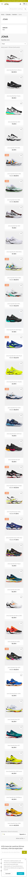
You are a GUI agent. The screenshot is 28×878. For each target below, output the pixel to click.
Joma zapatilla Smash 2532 (14, 173)
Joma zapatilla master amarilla (14, 381)
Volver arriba (20, 838)
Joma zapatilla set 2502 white (14, 251)
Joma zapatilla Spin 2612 (14, 122)
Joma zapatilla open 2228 (14, 823)
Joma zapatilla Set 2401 (14, 459)
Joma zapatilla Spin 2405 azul (14, 433)
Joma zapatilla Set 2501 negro (14, 329)
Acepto (20, 873)
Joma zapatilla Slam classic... (14, 96)
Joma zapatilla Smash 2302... (14, 511)
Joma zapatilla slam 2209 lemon (14, 771)
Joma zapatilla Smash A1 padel (14, 485)
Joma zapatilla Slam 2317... (14, 719)
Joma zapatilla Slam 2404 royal (14, 355)
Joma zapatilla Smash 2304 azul (14, 537)
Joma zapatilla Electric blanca (14, 70)
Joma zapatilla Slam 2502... (14, 303)
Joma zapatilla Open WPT (14, 667)
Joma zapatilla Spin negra (14, 563)
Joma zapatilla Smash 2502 (14, 277)
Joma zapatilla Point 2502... (14, 200)
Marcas (5, 28)
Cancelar (8, 873)
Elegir (14, 44)
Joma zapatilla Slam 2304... (14, 589)
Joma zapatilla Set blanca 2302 (14, 615)
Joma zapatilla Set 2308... (14, 641)
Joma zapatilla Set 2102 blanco (14, 797)
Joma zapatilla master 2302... (14, 693)
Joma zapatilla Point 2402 (14, 407)
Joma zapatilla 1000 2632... (14, 148)
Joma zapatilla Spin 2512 (14, 226)
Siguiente (23, 834)
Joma (5, 19)
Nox (4, 29)
